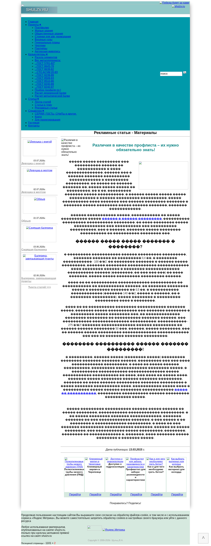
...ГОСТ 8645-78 (44, 66)
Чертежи (40, 45)
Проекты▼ (35, 24)
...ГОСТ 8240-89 (44, 84)
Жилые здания (44, 30)
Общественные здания (49, 33)
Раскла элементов (46, 57)
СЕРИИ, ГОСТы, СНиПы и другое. (56, 113)
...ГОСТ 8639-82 (44, 69)
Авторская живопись (47, 51)
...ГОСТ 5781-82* (45, 63)
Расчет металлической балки (52, 96)
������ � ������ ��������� (132, 218)
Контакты (34, 125)
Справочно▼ (36, 110)
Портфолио (42, 27)
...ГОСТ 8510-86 (44, 81)
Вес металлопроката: (48, 60)
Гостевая (33, 122)
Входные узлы (43, 39)
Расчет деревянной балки (50, 93)
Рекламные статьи (46, 107)
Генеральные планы (47, 42)
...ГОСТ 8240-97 (44, 87)
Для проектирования (47, 119)
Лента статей (43, 101)
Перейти (75, 494)
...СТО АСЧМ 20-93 (46, 72)
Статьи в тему (43, 104)
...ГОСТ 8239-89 (44, 75)
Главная (33, 21)
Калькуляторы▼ (38, 54)
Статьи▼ (33, 99)
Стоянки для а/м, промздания (53, 36)
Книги (38, 116)
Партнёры (41, 48)
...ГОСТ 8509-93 (44, 78)
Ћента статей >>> (39, 287)
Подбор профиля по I (48, 90)
